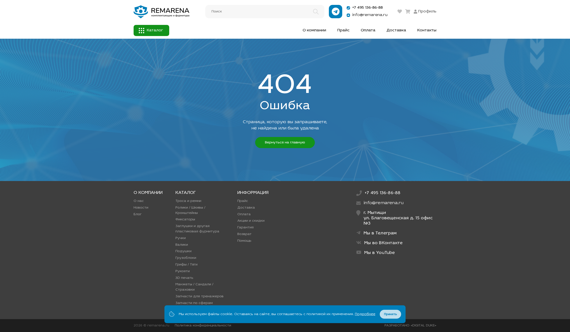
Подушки (183, 251)
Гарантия (245, 227)
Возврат (244, 234)
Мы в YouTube (379, 253)
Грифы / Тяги (186, 264)
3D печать (184, 278)
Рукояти (182, 271)
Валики (181, 245)
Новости (141, 207)
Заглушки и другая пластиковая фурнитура (197, 228)
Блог (138, 214)
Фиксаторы (185, 219)
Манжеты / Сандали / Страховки (194, 287)
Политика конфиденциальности (203, 325)
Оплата (368, 30)
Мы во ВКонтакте (383, 243)
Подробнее (365, 314)
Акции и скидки (251, 221)
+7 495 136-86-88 (367, 8)
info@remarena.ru (369, 15)
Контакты (426, 30)
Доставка (396, 30)
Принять (390, 314)
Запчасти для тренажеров (199, 296)
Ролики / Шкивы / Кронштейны (190, 210)
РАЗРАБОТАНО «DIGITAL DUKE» (410, 325)
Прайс (343, 30)
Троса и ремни (188, 201)
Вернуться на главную (285, 142)
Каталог (155, 30)
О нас (139, 201)
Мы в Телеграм (380, 233)
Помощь (244, 241)
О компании (314, 30)
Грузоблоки (185, 258)
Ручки (180, 238)
